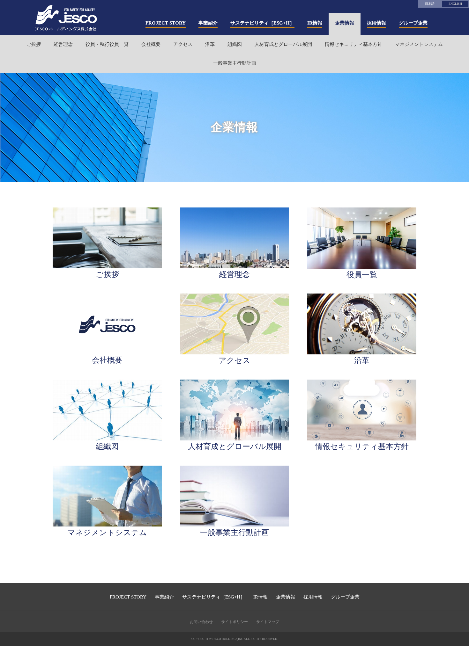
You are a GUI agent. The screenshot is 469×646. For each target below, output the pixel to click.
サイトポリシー (234, 622)
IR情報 (260, 596)
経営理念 (63, 44)
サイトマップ (267, 622)
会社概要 (150, 44)
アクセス (182, 44)
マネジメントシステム (419, 44)
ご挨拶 (33, 44)
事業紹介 (164, 596)
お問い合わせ (201, 622)
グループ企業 (345, 596)
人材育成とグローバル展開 (283, 44)
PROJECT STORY (128, 596)
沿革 (210, 44)
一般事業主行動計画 (234, 63)
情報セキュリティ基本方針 (353, 44)
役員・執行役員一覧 (107, 44)
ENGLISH (455, 3)
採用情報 (313, 596)
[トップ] (66, 18)
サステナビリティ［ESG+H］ (213, 596)
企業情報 (285, 596)
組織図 (234, 44)
